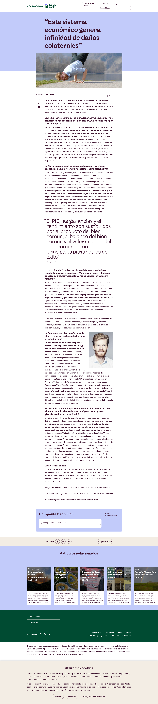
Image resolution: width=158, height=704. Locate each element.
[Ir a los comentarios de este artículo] (112, 96)
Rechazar (72, 696)
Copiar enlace (105, 541)
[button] (155, 588)
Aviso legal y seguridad (97, 635)
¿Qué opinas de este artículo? (54, 522)
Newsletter (96, 632)
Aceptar (58, 696)
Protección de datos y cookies (118, 632)
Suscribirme (105, 8)
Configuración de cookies (93, 696)
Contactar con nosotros (121, 635)
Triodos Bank (34, 616)
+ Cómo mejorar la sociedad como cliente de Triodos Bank (71, 499)
